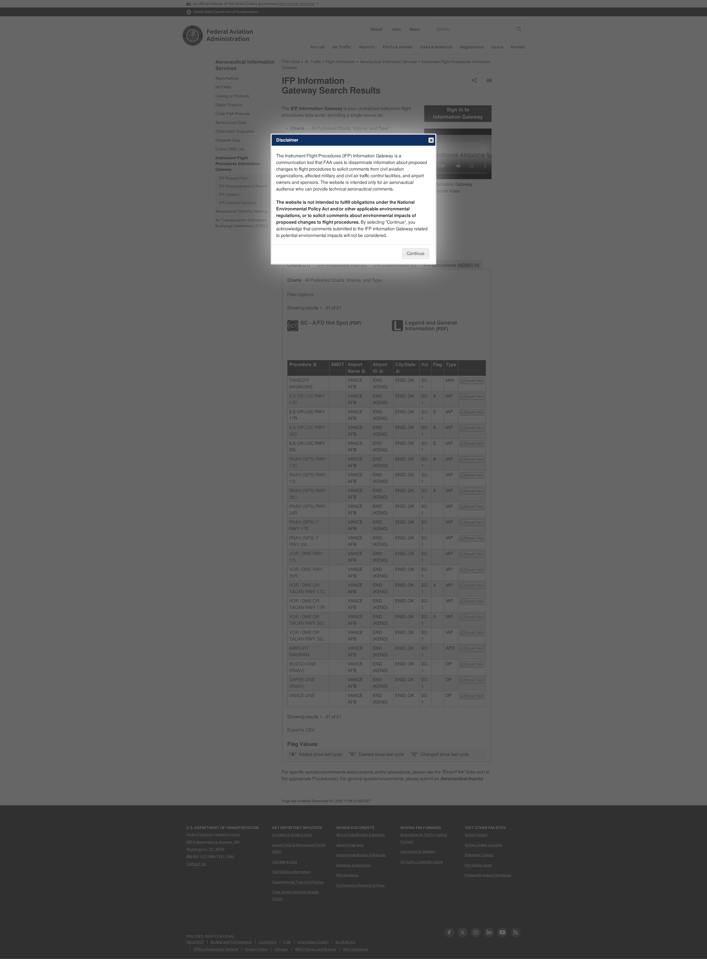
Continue (415, 253)
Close (431, 140)
